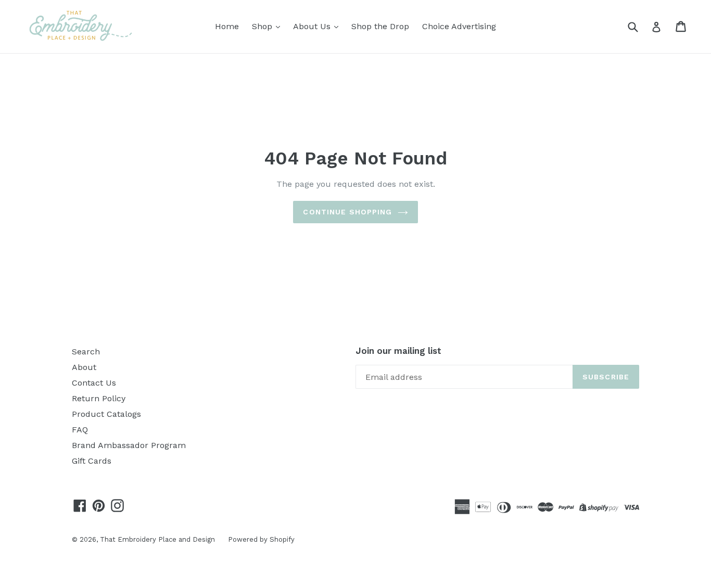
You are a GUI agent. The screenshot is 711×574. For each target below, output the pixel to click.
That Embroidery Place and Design (157, 539)
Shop (263, 26)
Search (86, 351)
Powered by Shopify (261, 539)
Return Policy (98, 398)
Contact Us (94, 383)
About (84, 367)
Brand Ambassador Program (129, 445)
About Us (313, 26)
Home (227, 26)
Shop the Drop (380, 26)
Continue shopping (347, 212)
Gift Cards (91, 461)
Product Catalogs (106, 414)
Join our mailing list (398, 351)
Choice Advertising (459, 26)
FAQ (80, 430)
